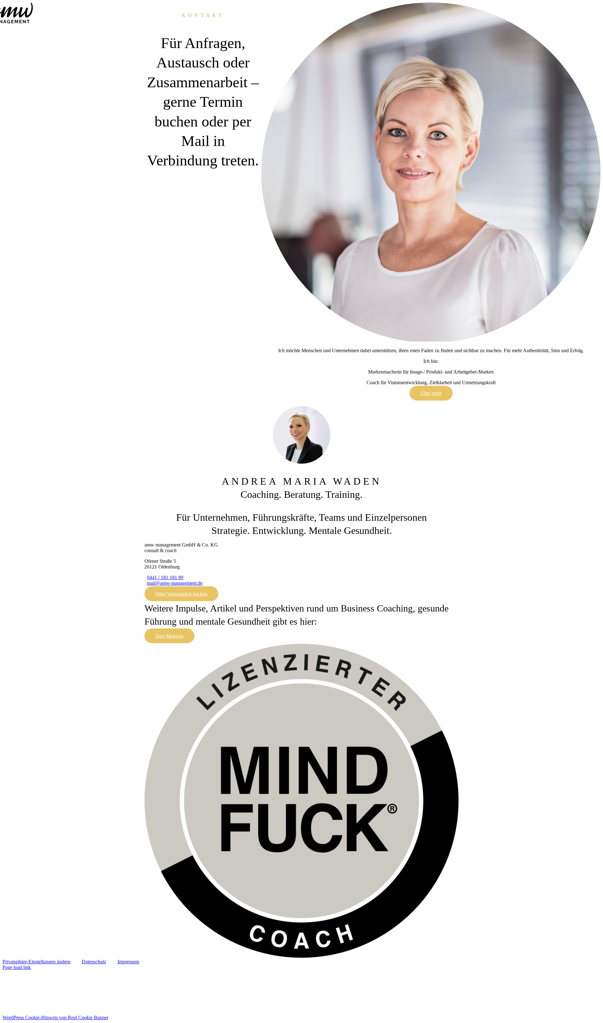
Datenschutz (94, 961)
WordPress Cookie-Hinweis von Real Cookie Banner (55, 1017)
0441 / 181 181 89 (165, 577)
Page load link (17, 967)
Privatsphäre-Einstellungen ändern (36, 961)
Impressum (128, 961)
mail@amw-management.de (175, 583)
